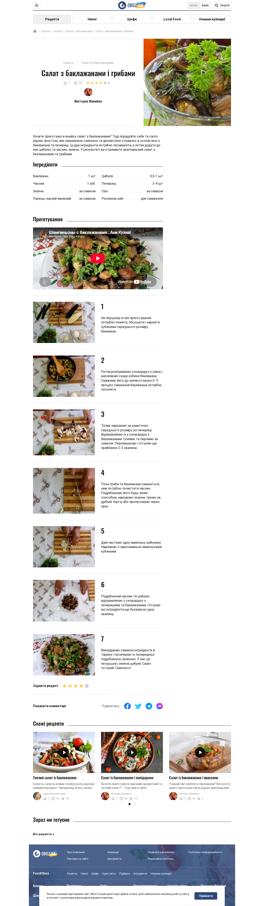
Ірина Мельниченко (54, 793)
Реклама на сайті (77, 858)
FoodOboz (41, 873)
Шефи (132, 19)
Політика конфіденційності (205, 852)
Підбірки (124, 873)
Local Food (172, 19)
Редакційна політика (160, 858)
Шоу (36, 896)
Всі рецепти (42, 834)
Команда (113, 852)
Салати (57, 31)
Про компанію (76, 852)
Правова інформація (161, 852)
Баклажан (40, 176)
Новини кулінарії (212, 19)
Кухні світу (109, 873)
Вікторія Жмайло (121, 793)
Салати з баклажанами (78, 31)
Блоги (37, 886)
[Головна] (35, 32)
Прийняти (206, 896)
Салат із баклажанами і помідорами (127, 777)
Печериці (109, 183)
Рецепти (52, 19)
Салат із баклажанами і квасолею (193, 777)
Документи (114, 858)
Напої (92, 19)
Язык (205, 5)
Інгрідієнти (140, 873)
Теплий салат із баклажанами (55, 777)
